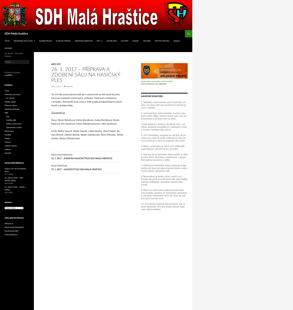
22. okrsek (10, 98)
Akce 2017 (56, 64)
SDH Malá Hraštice (16, 33)
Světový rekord (162, 41)
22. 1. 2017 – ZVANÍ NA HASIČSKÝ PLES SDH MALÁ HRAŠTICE (81, 157)
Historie (146, 41)
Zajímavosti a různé (14, 127)
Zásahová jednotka (84, 41)
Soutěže (124, 41)
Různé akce (112, 41)
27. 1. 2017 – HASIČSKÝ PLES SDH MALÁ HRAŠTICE (76, 168)
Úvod (7, 41)
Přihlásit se (9, 224)
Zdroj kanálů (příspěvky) (14, 227)
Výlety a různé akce (14, 124)
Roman (69, 86)
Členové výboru (63, 41)
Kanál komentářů (11, 231)
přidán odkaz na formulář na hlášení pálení (157, 81)
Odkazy (176, 41)
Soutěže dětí (11, 120)
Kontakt (8, 48)
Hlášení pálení (45, 41)
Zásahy (135, 41)
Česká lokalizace (11, 235)
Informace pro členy (23, 41)
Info (7, 116)
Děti (98, 41)
